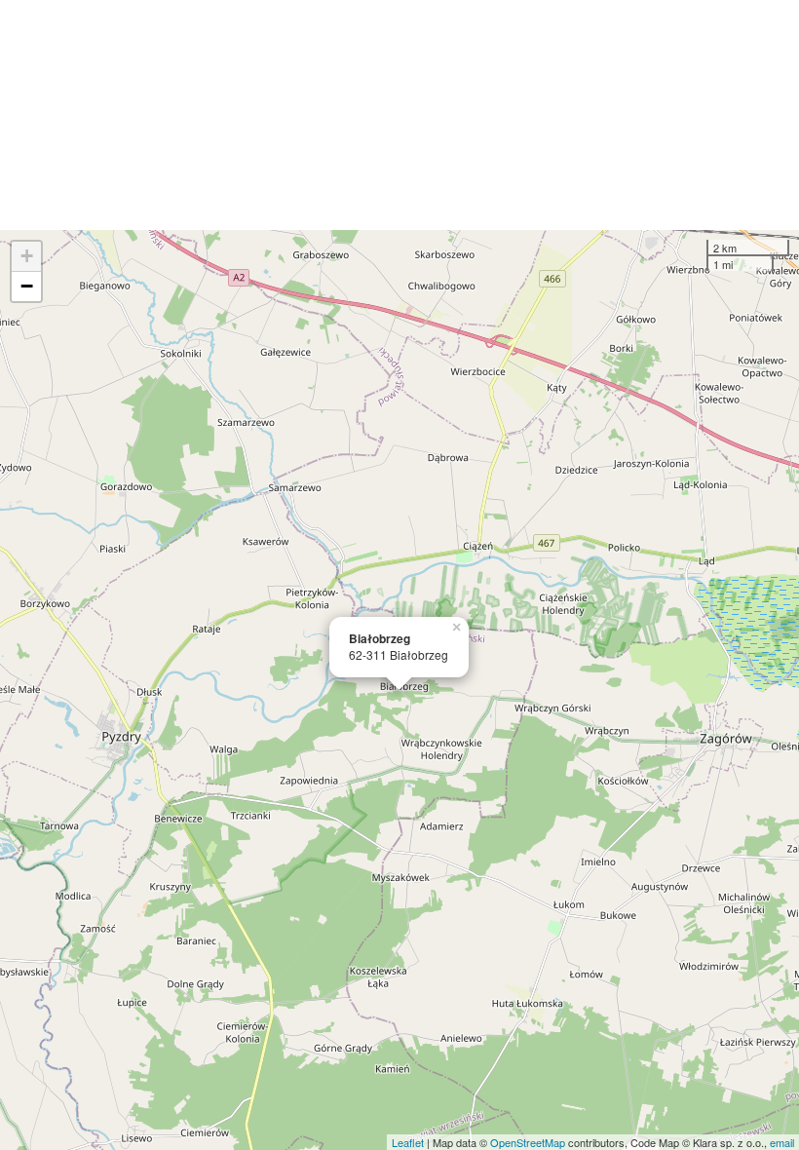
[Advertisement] (399, 115)
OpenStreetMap (527, 1142)
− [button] (26, 286)
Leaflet (408, 1142)
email (782, 1142)
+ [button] (26, 256)
